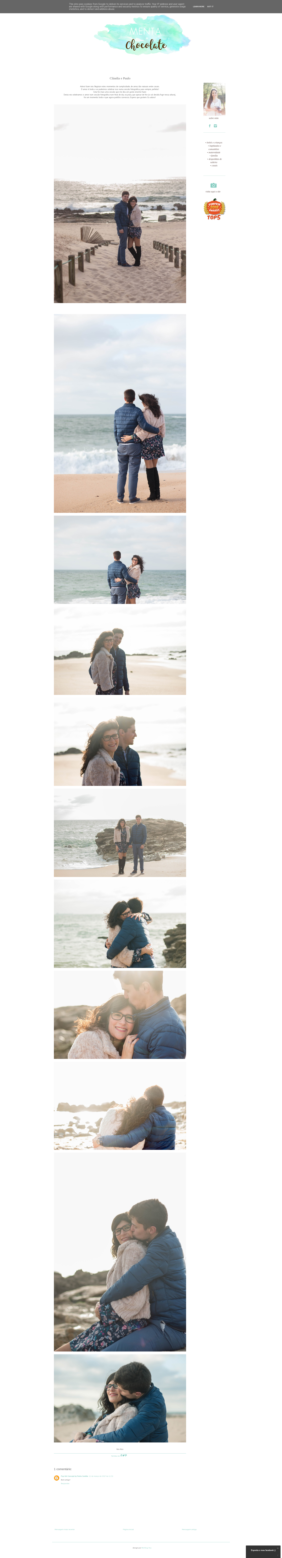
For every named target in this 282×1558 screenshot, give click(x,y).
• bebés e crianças (213, 142)
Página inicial (128, 1529)
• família (214, 155)
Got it (210, 7)
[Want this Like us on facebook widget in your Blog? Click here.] (278, 1555)
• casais (213, 165)
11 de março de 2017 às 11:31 (101, 1476)
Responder (65, 1483)
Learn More (198, 7)
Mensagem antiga (189, 1529)
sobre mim (214, 118)
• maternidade (213, 152)
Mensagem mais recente (65, 1529)
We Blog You (146, 1548)
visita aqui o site (212, 191)
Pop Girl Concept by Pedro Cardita (74, 1476)
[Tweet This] (123, 1456)
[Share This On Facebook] (121, 1456)
